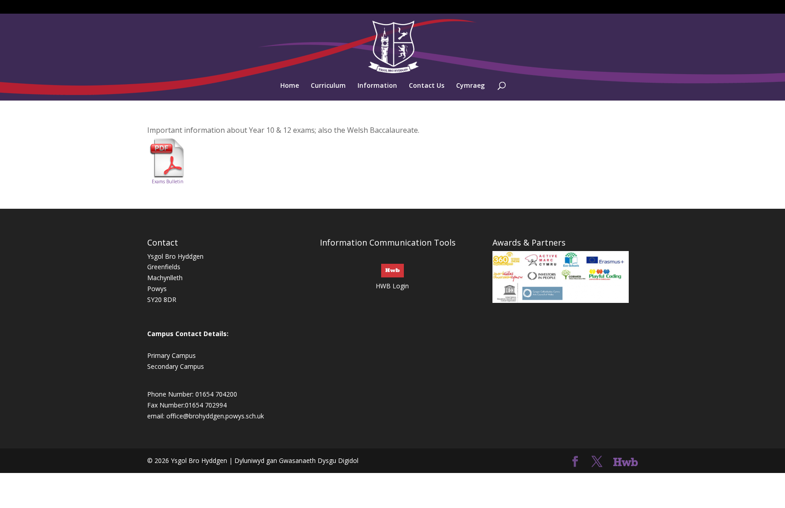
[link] (393, 46)
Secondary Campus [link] (175, 366)
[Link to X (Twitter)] (596, 462)
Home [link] (289, 86)
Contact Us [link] (426, 86)
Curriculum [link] (328, 86)
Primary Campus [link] (171, 355)
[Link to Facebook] (575, 462)
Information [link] (377, 86)
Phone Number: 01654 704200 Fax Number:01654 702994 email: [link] (192, 405)
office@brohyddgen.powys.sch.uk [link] (215, 416)
